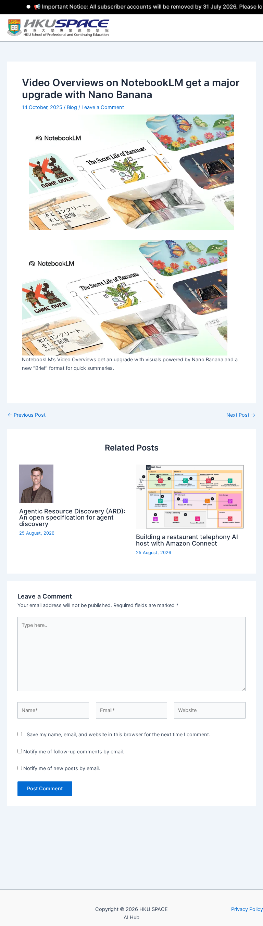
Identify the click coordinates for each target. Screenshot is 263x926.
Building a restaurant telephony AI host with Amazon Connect (187, 540)
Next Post (240, 415)
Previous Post (27, 415)
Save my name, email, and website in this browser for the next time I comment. (118, 735)
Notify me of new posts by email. (61, 768)
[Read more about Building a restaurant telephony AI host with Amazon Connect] (190, 496)
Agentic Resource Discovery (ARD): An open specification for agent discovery (72, 517)
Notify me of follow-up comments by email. (73, 752)
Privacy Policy (247, 909)
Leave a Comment (103, 107)
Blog (72, 107)
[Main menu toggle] (252, 28)
